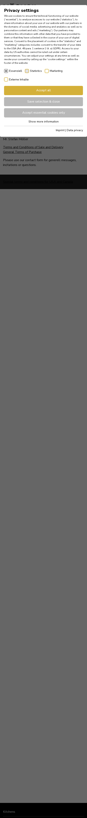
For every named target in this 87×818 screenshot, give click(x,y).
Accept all (43, 90)
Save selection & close (43, 101)
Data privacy (75, 130)
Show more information (44, 121)
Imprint (60, 130)
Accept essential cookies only (43, 112)
